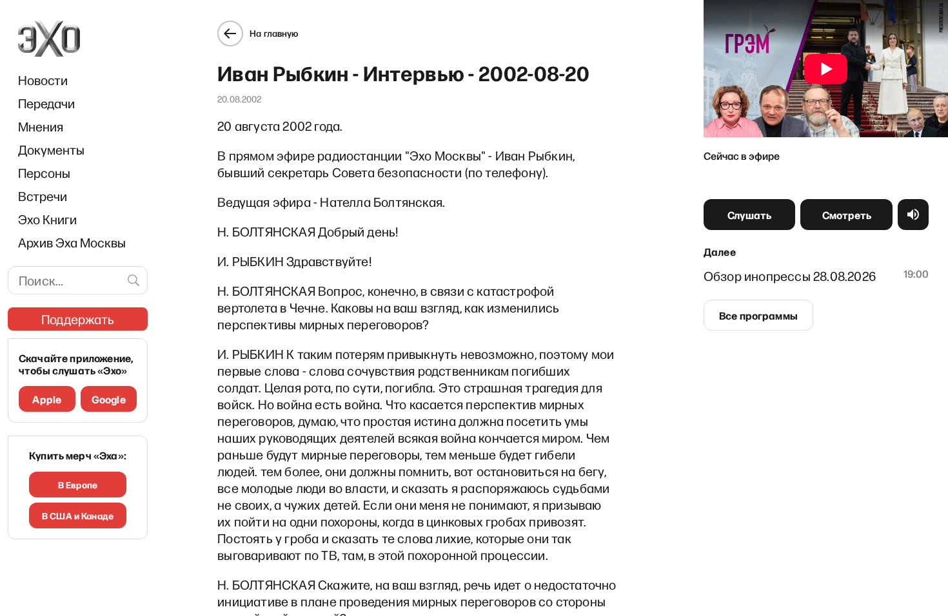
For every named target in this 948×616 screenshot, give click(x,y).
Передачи (46, 103)
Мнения (40, 126)
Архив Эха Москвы (72, 242)
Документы (51, 149)
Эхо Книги (47, 219)
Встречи (42, 196)
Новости (43, 80)
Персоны (44, 172)
